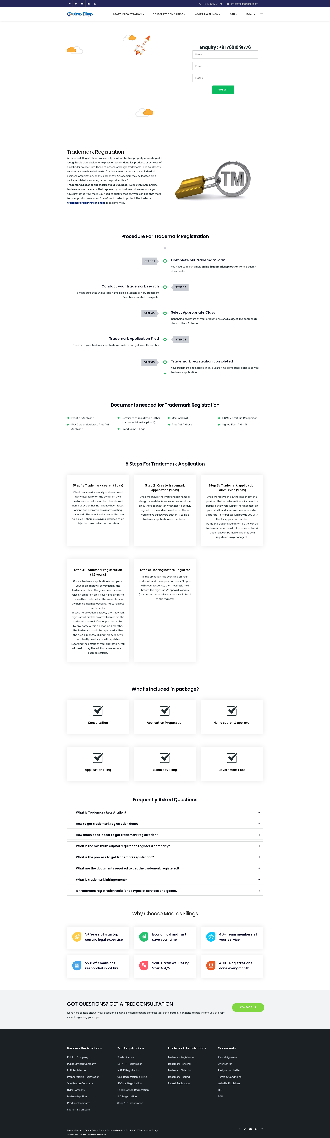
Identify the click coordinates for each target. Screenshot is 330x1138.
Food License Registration (133, 1090)
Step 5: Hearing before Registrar (165, 570)
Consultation (98, 723)
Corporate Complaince (168, 14)
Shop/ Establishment (130, 1103)
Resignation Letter (229, 1070)
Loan (232, 14)
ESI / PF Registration (129, 1063)
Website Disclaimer (229, 1083)
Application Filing (98, 770)
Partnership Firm (77, 1096)
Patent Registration (179, 1083)
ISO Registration (127, 1096)
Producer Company (78, 1103)
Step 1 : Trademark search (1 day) (98, 485)
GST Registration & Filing (132, 1076)
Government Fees (232, 770)
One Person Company (80, 1083)
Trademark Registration (181, 1057)
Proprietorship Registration (83, 1076)
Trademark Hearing (179, 1076)
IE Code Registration (129, 1083)
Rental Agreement (229, 1057)
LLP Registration (77, 1070)
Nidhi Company (76, 1090)
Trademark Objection (180, 1070)
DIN (220, 1090)
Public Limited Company (81, 1063)
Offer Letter (225, 1063)
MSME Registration (128, 1070)
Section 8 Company (78, 1109)
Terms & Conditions (229, 1076)
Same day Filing (165, 770)
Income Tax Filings (206, 14)
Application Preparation (165, 723)
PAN (220, 1096)
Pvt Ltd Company (77, 1057)
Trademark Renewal (179, 1063)
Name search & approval (232, 723)
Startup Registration (127, 14)
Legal (249, 14)
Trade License (125, 1057)
